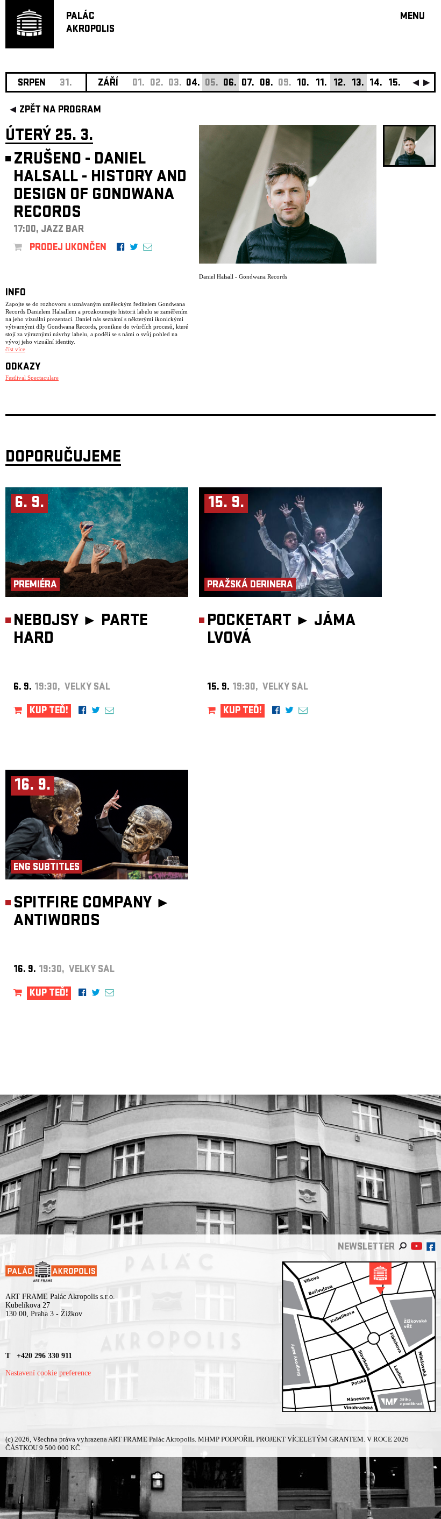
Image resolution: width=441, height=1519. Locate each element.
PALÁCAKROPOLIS (90, 23)
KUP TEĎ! (49, 711)
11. (321, 83)
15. (394, 83)
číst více (15, 349)
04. (193, 83)
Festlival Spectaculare (32, 377)
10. (303, 83)
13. (358, 83)
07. (247, 83)
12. (339, 83)
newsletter (366, 1247)
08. (266, 83)
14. (375, 83)
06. (230, 83)
